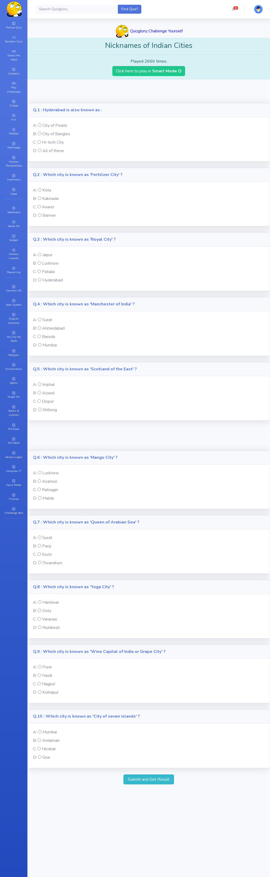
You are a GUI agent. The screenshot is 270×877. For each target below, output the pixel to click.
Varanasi (49, 619)
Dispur (48, 401)
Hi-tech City (53, 142)
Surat (47, 320)
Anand (48, 207)
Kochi (47, 554)
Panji (46, 546)
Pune (47, 667)
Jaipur (47, 255)
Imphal (48, 384)
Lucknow (50, 263)
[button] (233, 9)
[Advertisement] (149, 91)
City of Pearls (54, 125)
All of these (53, 151)
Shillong (49, 410)
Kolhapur (50, 692)
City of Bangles (56, 134)
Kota (46, 190)
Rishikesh (51, 628)
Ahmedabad (53, 328)
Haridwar (50, 602)
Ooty (46, 611)
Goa (46, 757)
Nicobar (49, 749)
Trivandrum (52, 563)
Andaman (51, 740)
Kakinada (50, 198)
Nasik (47, 675)
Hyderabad (52, 280)
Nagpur (48, 684)
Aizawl (48, 393)
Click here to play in (147, 71)
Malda (48, 498)
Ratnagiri (50, 490)
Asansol (49, 481)
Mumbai (49, 345)
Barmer (49, 215)
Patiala (48, 272)
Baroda (48, 337)
